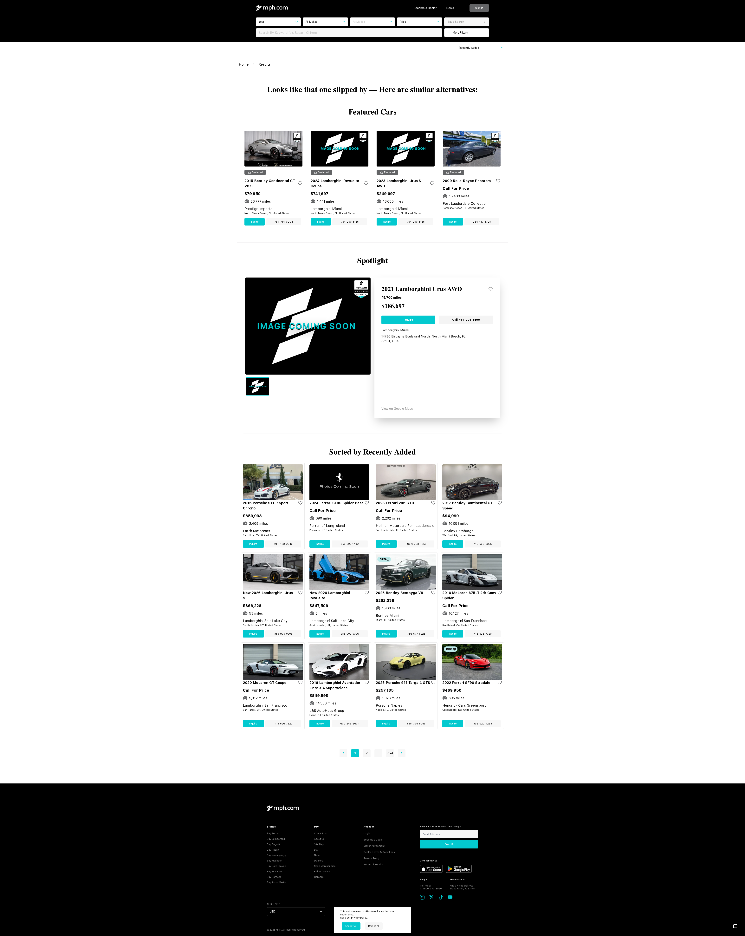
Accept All (351, 926)
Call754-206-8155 (466, 319)
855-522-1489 (350, 543)
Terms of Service (374, 864)
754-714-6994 (283, 221)
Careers (319, 877)
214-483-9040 (283, 543)
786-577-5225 (416, 633)
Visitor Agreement (374, 846)
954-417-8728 (482, 221)
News (450, 8)
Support (424, 879)
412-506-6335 (483, 543)
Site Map (319, 844)
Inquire (255, 221)
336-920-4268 (482, 723)
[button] (343, 753)
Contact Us (320, 833)
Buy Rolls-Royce (276, 866)
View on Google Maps (397, 408)
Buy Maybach (274, 860)
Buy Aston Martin (276, 882)
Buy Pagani (273, 849)
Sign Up (449, 844)
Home (244, 64)
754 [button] (390, 753)
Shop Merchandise (325, 866)
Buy (316, 849)
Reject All (373, 926)
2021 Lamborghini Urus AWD (421, 289)
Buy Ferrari (273, 833)
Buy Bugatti (273, 844)
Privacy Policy (372, 858)
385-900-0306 (283, 633)
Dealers (318, 860)
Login (367, 833)
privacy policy (359, 917)
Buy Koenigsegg (276, 855)
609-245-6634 (349, 723)
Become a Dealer (425, 8)
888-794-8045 (416, 723)
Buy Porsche (274, 877)
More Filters (460, 32)
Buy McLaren (274, 871)
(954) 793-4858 (416, 543)
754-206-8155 (350, 221)
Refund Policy (322, 871)
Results (264, 64)
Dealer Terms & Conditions (379, 852)
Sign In (479, 7)
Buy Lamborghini (276, 839)
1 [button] (355, 753)
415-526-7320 (483, 633)
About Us (319, 839)
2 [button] (367, 753)
